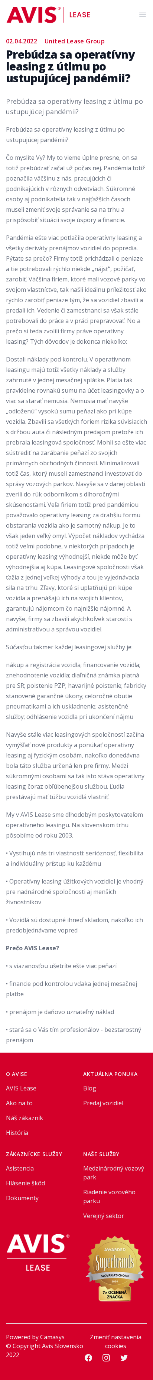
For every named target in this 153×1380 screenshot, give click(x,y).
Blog (89, 1088)
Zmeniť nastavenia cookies (115, 1341)
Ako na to (19, 1103)
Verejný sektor (103, 1216)
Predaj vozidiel (103, 1103)
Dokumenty (22, 1198)
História (17, 1133)
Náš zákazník (24, 1118)
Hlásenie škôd (25, 1183)
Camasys (52, 1337)
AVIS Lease (21, 1088)
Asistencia (20, 1168)
